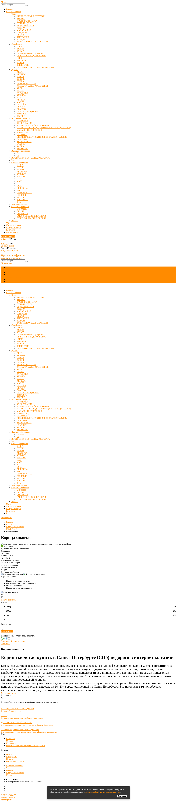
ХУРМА (20, 63)
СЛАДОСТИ (22, 144)
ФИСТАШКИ (23, 37)
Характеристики (17, 641)
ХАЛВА (20, 146)
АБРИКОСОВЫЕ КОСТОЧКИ (31, 16)
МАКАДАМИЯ (24, 30)
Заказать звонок (8, 236)
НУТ (19, 183)
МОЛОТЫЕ (22, 209)
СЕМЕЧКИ (22, 195)
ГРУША (20, 81)
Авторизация (12, 232)
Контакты (10, 230)
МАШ (19, 181)
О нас (8, 223)
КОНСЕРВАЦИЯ (24, 123)
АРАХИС (21, 18)
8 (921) (4, 239)
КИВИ (20, 88)
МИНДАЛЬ (22, 32)
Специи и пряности (20, 206)
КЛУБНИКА (22, 93)
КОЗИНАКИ (22, 121)
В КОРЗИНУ (7, 631)
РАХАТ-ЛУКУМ (24, 141)
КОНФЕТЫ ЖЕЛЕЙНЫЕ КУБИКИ (33, 125)
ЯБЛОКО (21, 116)
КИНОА (20, 169)
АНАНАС (21, 74)
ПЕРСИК (21, 107)
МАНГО (20, 102)
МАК (19, 179)
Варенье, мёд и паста (20, 151)
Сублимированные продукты (30, 53)
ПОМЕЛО (21, 109)
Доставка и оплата (14, 225)
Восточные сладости (20, 118)
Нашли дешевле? (8, 600)
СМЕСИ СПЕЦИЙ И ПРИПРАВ (31, 216)
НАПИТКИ (22, 135)
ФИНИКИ (21, 60)
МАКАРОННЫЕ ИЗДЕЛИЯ (29, 130)
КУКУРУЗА (22, 172)
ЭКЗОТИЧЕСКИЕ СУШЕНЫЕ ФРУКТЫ (35, 67)
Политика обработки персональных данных (25, 745)
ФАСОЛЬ (21, 197)
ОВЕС (19, 186)
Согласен (122, 796)
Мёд (18, 155)
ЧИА (19, 202)
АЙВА (20, 72)
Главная (9, 9)
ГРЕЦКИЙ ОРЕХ (24, 23)
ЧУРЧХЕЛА (22, 148)
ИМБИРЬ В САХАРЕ (26, 83)
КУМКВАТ (22, 100)
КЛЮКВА (21, 95)
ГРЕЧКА (20, 167)
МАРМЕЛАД (23, 132)
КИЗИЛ (20, 90)
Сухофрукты (17, 44)
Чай (8, 768)
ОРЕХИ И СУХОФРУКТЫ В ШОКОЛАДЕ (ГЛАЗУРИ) (42, 137)
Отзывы (9, 741)
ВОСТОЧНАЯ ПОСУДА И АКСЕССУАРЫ (30, 158)
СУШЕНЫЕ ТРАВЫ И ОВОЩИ (31, 218)
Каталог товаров (13, 11)
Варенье (20, 153)
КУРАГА (20, 51)
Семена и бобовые (19, 162)
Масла (14, 160)
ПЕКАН (20, 35)
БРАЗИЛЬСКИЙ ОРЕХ (27, 21)
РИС (19, 190)
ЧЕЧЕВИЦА (22, 200)
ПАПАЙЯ (21, 104)
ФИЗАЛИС (22, 114)
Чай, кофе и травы (19, 204)
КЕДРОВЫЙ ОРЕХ (25, 25)
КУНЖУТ (21, 174)
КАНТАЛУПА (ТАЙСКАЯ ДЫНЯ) (32, 86)
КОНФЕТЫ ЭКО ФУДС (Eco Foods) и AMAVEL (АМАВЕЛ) (44, 128)
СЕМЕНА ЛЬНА (24, 193)
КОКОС (20, 97)
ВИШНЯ (21, 79)
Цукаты (14, 69)
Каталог (9, 524)
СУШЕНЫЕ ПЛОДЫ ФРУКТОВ (31, 56)
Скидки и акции (13, 227)
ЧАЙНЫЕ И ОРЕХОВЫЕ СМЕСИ (32, 42)
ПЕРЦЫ (20, 211)
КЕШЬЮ (21, 28)
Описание (5, 641)
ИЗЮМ (20, 46)
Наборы (14, 220)
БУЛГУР (20, 165)
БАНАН (20, 76)
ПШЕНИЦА (22, 188)
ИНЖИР (20, 49)
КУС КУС (21, 176)
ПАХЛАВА (22, 139)
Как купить (11, 743)
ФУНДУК (21, 39)
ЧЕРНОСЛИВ (23, 65)
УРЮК (20, 58)
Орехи (14, 14)
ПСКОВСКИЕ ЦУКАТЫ (28, 111)
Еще (8, 281)
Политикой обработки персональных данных (102, 792)
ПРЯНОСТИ (22, 213)
